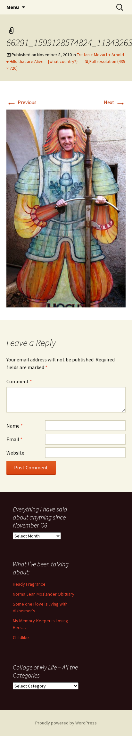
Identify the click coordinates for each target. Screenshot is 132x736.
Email (14, 439)
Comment (19, 381)
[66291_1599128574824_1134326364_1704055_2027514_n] (66, 208)
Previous (21, 102)
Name (14, 425)
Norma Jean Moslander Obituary (43, 594)
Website (15, 452)
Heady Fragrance (29, 584)
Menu (12, 7)
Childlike (21, 637)
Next (115, 102)
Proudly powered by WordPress (66, 723)
